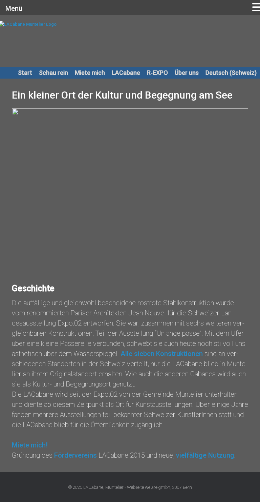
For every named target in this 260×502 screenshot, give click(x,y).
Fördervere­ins (75, 455)
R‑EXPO (157, 72)
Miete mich (90, 72)
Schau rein (53, 72)
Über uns (187, 72)
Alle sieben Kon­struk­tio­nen (162, 354)
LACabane (126, 72)
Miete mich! (30, 445)
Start (25, 72)
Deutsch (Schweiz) (231, 72)
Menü (13, 8)
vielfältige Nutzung (205, 455)
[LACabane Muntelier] (73, 40)
